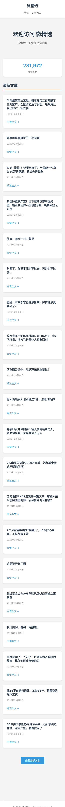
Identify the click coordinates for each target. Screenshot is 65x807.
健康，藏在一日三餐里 (20, 238)
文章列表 (36, 12)
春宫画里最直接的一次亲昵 (23, 138)
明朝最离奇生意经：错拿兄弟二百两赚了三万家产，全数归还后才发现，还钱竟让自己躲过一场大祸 (31, 104)
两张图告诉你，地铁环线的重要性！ (28, 369)
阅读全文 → (13, 121)
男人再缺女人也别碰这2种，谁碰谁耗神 (31, 399)
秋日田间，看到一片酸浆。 (23, 627)
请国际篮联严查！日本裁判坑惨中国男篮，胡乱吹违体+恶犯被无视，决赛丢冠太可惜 (32, 205)
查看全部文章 (32, 760)
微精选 (32, 6)
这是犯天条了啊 (16, 563)
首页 (26, 12)
